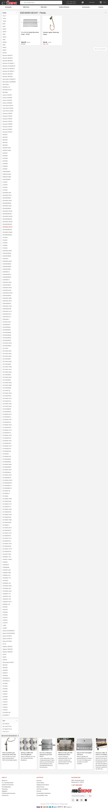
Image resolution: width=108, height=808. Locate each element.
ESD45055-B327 (7, 195)
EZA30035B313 (7, 274)
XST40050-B (6, 681)
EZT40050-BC (6, 491)
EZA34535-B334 (7, 287)
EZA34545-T (6, 319)
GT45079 (5, 623)
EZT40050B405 (7, 467)
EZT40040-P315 (7, 430)
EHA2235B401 (7, 171)
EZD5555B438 (7, 330)
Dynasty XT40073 (7, 126)
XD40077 (5, 673)
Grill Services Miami (42, 789)
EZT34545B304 (7, 374)
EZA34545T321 (7, 316)
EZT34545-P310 (7, 398)
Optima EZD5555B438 (9, 633)
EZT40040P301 (7, 422)
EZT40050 (5, 496)
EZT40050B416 (7, 472)
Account (39, 780)
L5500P (5, 628)
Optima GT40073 (7, 636)
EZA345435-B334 (7, 293)
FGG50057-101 (7, 593)
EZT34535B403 (7, 364)
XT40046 (5, 688)
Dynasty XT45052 (7, 129)
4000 (4, 39)
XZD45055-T (6, 715)
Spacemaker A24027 (8, 662)
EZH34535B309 (7, 345)
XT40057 (5, 694)
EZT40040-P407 (7, 440)
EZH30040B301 (7, 340)
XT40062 (5, 699)
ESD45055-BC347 (7, 227)
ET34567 (5, 240)
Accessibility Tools (42, 795)
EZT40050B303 (7, 459)
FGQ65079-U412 (7, 601)
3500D (4, 31)
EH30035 (5, 155)
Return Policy (40, 787)
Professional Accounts (8, 793)
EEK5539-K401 (7, 148)
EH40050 (5, 166)
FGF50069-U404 (7, 586)
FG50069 (5, 562)
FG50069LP (6, 564)
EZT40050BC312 (7, 488)
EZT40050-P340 (7, 509)
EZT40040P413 (7, 448)
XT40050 (5, 691)
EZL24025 (5, 348)
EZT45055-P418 (7, 549)
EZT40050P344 (7, 517)
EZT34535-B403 (7, 361)
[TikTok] (85, 800)
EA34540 (5, 140)
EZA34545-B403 (7, 298)
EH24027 (5, 153)
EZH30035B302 (7, 335)
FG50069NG (6, 567)
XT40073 (5, 702)
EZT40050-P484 (7, 520)
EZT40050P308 (7, 501)
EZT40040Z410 (7, 456)
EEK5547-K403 (7, 150)
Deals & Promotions (8, 784)
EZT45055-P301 (7, 533)
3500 (4, 34)
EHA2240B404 (7, 179)
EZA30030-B (6, 272)
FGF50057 (5, 580)
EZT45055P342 (7, 546)
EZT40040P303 (7, 427)
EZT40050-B (6, 493)
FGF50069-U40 (7, 588)
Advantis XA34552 (8, 74)
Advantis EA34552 (8, 60)
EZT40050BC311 (7, 485)
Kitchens (64, 7)
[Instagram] (81, 800)
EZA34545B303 (7, 295)
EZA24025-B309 (7, 250)
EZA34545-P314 (7, 311)
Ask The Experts (100, 49)
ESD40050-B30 (7, 192)
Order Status (40, 782)
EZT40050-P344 (7, 514)
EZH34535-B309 (7, 343)
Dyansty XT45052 (7, 113)
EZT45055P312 (7, 541)
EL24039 (5, 184)
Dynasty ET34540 (7, 116)
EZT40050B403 (7, 462)
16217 (4, 16)
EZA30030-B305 (7, 261)
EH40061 (5, 169)
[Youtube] (77, 800)
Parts (26, 7)
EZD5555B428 (7, 327)
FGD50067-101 (7, 578)
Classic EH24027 (7, 95)
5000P (4, 47)
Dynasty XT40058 (7, 124)
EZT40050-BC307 (7, 480)
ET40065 (5, 248)
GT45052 (5, 620)
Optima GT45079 (7, 638)
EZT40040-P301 (7, 419)
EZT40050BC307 (7, 483)
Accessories (86, 7)
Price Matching (6, 787)
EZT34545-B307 (7, 377)
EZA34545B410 (7, 303)
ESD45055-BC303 (7, 216)
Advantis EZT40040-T (8, 63)
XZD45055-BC (6, 712)
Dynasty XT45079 (7, 132)
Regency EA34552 (8, 652)
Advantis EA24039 (8, 58)
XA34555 (5, 667)
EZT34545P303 (7, 396)
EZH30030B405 (7, 332)
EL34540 (5, 190)
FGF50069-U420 (7, 591)
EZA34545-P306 (7, 306)
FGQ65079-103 (7, 599)
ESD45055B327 (7, 198)
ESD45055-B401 (7, 206)
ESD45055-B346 (7, 200)
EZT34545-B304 (7, 372)
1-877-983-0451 (76, 785)
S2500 (4, 654)
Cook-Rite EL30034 (8, 108)
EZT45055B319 (7, 530)
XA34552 (5, 665)
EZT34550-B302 (7, 406)
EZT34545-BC (6, 390)
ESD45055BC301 (7, 213)
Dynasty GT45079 (7, 121)
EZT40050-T (6, 525)
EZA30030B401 (7, 269)
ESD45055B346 (7, 203)
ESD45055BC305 (7, 224)
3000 (4, 26)
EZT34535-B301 (7, 351)
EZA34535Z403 (7, 290)
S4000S (5, 659)
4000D (4, 37)
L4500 (4, 625)
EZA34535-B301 (7, 282)
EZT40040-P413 (7, 446)
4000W (4, 42)
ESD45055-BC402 (7, 232)
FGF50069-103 (7, 583)
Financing (4, 789)
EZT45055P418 (7, 551)
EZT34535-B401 (7, 356)
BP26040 (5, 92)
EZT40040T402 (7, 451)
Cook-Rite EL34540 (8, 111)
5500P (4, 50)
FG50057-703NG (7, 559)
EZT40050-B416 (7, 469)
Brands (8, 7)
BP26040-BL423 (7, 89)
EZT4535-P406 (7, 554)
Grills (44, 7)
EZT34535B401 (7, 359)
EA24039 (5, 137)
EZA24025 (5, 258)
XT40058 (5, 696)
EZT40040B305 (7, 411)
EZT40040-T (6, 454)
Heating (101, 7)
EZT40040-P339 (7, 435)
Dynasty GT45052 (7, 118)
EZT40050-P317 (7, 504)
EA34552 (5, 142)
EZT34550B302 (7, 409)
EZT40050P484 (7, 522)
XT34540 (5, 683)
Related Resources (9, 736)
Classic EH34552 (7, 100)
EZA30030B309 (7, 266)
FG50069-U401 (7, 570)
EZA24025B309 (7, 253)
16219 (4, 18)
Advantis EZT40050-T (8, 71)
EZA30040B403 (7, 277)
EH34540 (5, 158)
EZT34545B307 (7, 380)
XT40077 (5, 704)
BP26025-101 (6, 87)
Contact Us (5, 795)
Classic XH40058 (7, 103)
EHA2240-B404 (7, 177)
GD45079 (5, 609)
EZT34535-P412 (7, 369)
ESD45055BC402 (7, 235)
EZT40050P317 (7, 506)
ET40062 (5, 245)
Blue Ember (6, 84)
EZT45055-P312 (7, 538)
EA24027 (5, 134)
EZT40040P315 (7, 433)
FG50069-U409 (7, 572)
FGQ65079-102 (7, 596)
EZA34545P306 (7, 308)
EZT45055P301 (7, 535)
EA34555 (5, 145)
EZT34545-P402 (7, 403)
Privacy (62, 804)
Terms (66, 804)
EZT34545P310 (7, 401)
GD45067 (5, 607)
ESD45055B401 (7, 208)
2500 (4, 23)
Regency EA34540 (8, 649)
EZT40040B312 (7, 417)
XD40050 (5, 670)
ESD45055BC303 (7, 219)
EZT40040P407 (7, 443)
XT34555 (5, 686)
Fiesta (4, 13)
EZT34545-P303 (7, 393)
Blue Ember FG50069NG (9, 82)
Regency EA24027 (8, 646)
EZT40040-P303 (7, 425)
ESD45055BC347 (7, 229)
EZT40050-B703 (7, 475)
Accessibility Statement (44, 793)
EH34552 (5, 161)
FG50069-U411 (7, 575)
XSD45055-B (6, 678)
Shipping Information (43, 784)
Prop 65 (39, 791)
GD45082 (5, 612)
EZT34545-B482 (7, 385)
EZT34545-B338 (7, 382)
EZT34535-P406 (7, 367)
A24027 (5, 53)
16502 (4, 21)
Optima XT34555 (7, 641)
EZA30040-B (6, 279)
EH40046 (5, 163)
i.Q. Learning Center (7, 782)
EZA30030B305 (7, 264)
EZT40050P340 (7, 512)
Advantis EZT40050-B (9, 68)
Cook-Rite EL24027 (8, 105)
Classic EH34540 (7, 97)
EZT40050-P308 (7, 498)
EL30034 (5, 187)
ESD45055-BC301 (7, 211)
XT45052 (5, 707)
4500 (4, 45)
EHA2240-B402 (7, 174)
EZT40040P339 (7, 438)
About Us (4, 780)
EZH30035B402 (7, 338)
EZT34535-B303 (7, 353)
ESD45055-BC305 (7, 221)
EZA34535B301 (7, 285)
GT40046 (5, 615)
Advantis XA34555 (8, 76)
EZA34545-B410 (7, 301)
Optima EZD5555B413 (9, 630)
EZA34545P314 (7, 314)
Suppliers (4, 791)
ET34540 (5, 237)
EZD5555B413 (7, 324)
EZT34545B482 (7, 388)
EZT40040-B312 (7, 414)
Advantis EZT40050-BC (9, 66)
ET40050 (5, 243)
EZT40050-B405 (7, 464)
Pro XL (4, 644)
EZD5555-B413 (7, 322)
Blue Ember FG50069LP (9, 79)
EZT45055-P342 (7, 543)
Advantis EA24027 (8, 55)
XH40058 (5, 675)
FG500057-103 (7, 557)
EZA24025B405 (7, 256)
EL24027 (5, 182)
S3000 (4, 657)
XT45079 (5, 710)
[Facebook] (73, 800)
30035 (4, 29)
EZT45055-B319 (7, 528)
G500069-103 (6, 604)
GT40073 (5, 617)
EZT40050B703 (7, 477)
